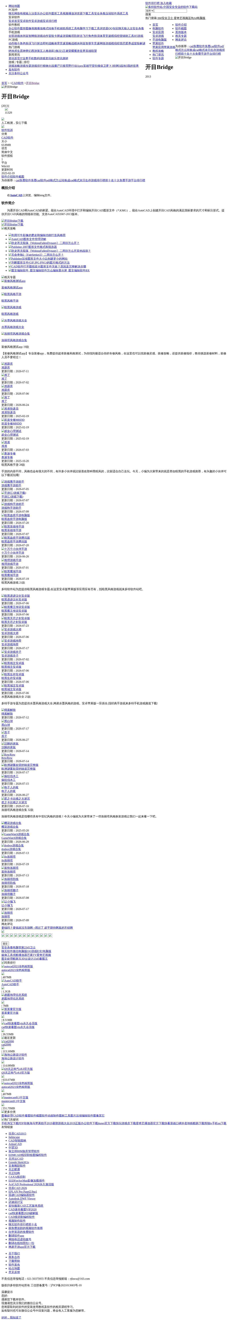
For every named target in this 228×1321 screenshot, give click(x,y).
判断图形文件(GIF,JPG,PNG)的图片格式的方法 (40, 262)
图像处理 (7, 1115)
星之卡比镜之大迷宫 (14, 802)
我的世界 (133, 65)
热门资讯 (158, 54)
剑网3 (116, 65)
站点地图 (14, 1268)
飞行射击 (37, 43)
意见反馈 (14, 1272)
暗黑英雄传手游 (11, 530)
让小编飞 (7, 905)
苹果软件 (158, 43)
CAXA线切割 (17, 1176)
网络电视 (20, 13)
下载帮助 (14, 1260)
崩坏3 (52, 50)
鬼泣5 (59, 50)
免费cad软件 (212, 46)
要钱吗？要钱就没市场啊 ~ (18, 927)
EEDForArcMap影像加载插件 (27, 1180)
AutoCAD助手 (10, 984)
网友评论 (181, 39)
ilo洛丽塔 (7, 860)
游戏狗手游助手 (11, 507)
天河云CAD (16, 1158)
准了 (4, 378)
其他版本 (181, 32)
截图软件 (42, 1115)
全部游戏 (14, 35)
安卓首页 (14, 20)
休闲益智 (25, 35)
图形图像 (25, 28)
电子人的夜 (8, 791)
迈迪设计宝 (16, 1201)
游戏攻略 (14, 65)
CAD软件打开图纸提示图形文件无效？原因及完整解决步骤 (48, 266)
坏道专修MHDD (11, 423)
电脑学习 (82, 28)
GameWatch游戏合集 (14, 837)
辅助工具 (128, 35)
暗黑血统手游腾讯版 (14, 541)
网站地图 (14, 5)
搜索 (148, 14)
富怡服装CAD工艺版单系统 (26, 1205)
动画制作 (53, 1115)
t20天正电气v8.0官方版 (15, 1072)
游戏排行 (37, 65)
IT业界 (24, 58)
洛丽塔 (5, 916)
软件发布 (14, 1264)
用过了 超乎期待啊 (47, 927)
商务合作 (14, 1257)
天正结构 (14, 1173)
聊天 (11, 13)
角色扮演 (94, 35)
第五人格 (42, 50)
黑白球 (5, 724)
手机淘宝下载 (10, 1123)
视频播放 (68, 13)
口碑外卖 (181, 1123)
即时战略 (48, 43)
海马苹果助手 (38, 1123)
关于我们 (14, 1253)
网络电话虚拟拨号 (20, 1239)
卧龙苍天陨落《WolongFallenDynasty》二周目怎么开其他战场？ (51, 250)
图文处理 (7, 958)
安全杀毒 (99, 13)
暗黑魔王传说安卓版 (14, 610)
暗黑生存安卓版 (11, 678)
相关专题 (181, 35)
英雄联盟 (91, 50)
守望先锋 (94, 65)
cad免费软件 (197, 46)
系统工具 (122, 13)
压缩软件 (111, 13)
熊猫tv (208, 1123)
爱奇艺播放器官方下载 (150, 1123)
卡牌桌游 (60, 35)
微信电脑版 (20, 951)
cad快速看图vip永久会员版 (18, 1027)
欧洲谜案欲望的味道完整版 (18, 768)
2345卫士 (30, 947)
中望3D (13, 1147)
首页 (155, 24)
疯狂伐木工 (8, 779)
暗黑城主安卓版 (11, 689)
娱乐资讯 (57, 58)
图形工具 (57, 13)
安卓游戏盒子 (10, 655)
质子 (4, 736)
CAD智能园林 (17, 1140)
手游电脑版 (159, 39)
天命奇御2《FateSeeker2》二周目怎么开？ (37, 254)
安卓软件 (25, 20)
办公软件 (45, 13)
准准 (4, 446)
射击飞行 (82, 35)
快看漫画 (170, 1123)
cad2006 (6, 1044)
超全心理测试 (10, 434)
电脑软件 (158, 28)
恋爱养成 (128, 43)
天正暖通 (14, 1169)
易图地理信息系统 (12, 998)
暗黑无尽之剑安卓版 (14, 621)
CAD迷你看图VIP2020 (23, 1209)
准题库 (5, 367)
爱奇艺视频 (181, 18)
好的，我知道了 (11, 1317)
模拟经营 (117, 35)
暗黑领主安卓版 (11, 666)
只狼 (63, 65)
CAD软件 (18, 83)
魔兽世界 (80, 50)
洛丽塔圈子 (8, 894)
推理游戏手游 (10, 563)
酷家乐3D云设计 (23, 958)
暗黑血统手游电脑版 (14, 519)
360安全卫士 (165, 18)
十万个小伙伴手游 (12, 552)
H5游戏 (138, 35)
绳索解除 (7, 713)
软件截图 (181, 28)
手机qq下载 (219, 1123)
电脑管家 (18, 947)
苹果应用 (158, 47)
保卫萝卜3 (106, 65)
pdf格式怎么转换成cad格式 (63, 180)
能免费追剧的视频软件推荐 (26, 1228)
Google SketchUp (19, 1162)
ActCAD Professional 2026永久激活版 (31, 1184)
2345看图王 (40, 958)
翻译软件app (16, 1235)
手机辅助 (60, 28)
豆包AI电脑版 (196, 18)
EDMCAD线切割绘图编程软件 (28, 1154)
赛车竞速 (94, 43)
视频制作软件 (17, 1220)
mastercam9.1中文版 (13, 1101)
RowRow (6, 757)
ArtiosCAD (15, 1144)
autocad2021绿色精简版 (15, 970)
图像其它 (99, 1115)
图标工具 (64, 1115)
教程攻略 (158, 50)
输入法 (30, 13)
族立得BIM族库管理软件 (24, 1151)
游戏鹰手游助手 (11, 485)
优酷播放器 (20, 954)
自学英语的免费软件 (21, 1231)
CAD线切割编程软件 (22, 1216)
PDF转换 (24, 1123)
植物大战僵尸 (51, 65)
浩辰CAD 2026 (18, 1188)
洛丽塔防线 (8, 882)
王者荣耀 (68, 50)
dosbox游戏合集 (11, 849)
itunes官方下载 (107, 1123)
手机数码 (34, 58)
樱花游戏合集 (10, 826)
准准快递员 (8, 412)
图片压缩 (76, 1115)
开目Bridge (32, 83)
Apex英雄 (83, 65)
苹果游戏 (169, 47)
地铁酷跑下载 (195, 1123)
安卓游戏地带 (10, 644)
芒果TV (32, 954)
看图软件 (30, 1115)
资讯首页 (14, 58)
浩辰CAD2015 (17, 1133)
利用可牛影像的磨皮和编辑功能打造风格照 (38, 235)
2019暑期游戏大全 (58, 1123)
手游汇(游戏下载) (12, 496)
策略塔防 (71, 35)
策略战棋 (71, 43)
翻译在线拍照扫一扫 (21, 1243)
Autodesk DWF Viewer (22, 1198)
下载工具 (88, 13)
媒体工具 (7, 954)
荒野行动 (71, 65)
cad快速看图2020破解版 (23, 1213)
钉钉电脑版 (44, 951)
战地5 (123, 65)
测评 (65, 58)
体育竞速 (105, 35)
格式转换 (48, 28)
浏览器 (78, 13)
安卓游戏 (37, 20)
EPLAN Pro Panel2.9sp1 (23, 1191)
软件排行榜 (152, 3)
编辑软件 (87, 1115)
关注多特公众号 (18, 73)
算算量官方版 (10, 1012)
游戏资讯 (45, 58)
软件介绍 (181, 24)
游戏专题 (25, 65)
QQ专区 (113, 28)
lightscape (14, 1137)
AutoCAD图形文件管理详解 (28, 239)
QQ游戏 (32, 951)
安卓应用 (158, 32)
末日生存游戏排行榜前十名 (97, 180)
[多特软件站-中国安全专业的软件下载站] (171, 6)
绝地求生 (14, 50)
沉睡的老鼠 (8, 747)
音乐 (37, 13)
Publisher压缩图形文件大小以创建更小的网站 (39, 258)
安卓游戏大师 (10, 633)
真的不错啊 (66, 927)
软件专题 (158, 58)
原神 (23, 50)
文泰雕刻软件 (17, 1165)
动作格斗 (14, 43)
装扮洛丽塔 (8, 871)
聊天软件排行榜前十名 (23, 1224)
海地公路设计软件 (12, 1058)
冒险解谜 (139, 43)
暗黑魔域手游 (10, 575)
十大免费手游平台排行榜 (205, 53)
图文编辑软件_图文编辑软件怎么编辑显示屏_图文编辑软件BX (50, 270)
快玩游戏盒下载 (126, 1123)
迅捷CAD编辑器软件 (22, 1195)
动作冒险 (48, 35)
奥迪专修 (7, 457)
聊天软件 (7, 951)
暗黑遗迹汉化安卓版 (14, 599)
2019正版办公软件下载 (83, 1123)
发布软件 (14, 69)
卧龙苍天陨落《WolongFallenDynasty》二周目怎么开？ (45, 243)
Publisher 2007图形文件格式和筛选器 (34, 246)
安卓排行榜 (50, 20)
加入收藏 (166, 3)
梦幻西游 (31, 50)
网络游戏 (37, 35)
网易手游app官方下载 (22, 1246)
